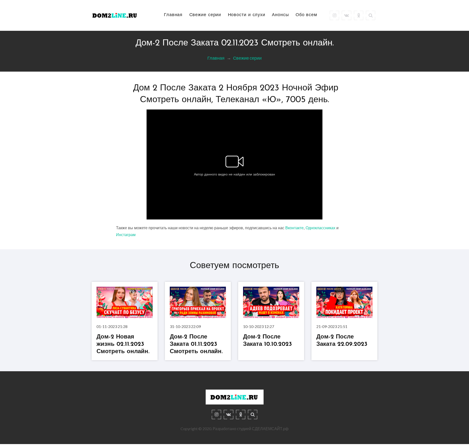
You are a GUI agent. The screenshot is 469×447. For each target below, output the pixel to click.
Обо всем (306, 15)
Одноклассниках (320, 228)
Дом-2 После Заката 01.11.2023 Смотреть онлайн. (196, 344)
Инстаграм (126, 235)
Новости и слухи (247, 15)
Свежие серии (205, 15)
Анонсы (280, 15)
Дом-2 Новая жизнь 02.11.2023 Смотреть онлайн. (122, 344)
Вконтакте (294, 228)
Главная (173, 15)
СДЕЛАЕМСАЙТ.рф (270, 428)
